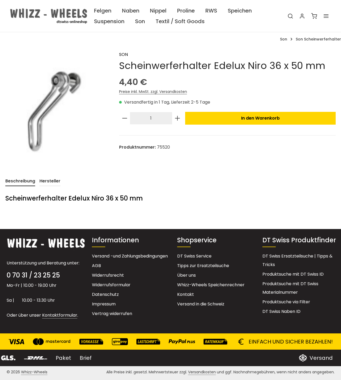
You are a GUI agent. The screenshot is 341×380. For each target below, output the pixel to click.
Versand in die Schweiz (200, 304)
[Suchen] (290, 16)
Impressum (104, 304)
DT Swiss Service (194, 256)
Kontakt (185, 294)
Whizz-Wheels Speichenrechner (211, 285)
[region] (57, 108)
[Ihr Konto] (302, 16)
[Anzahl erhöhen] (177, 118)
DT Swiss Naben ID (281, 311)
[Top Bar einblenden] (326, 16)
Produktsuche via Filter (286, 302)
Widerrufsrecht (108, 275)
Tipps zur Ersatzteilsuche (203, 266)
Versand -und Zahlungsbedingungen (130, 256)
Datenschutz (105, 294)
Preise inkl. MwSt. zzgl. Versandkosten (153, 91)
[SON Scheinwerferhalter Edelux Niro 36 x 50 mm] (56, 108)
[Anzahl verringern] (124, 118)
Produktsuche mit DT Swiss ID (293, 274)
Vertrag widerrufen (112, 313)
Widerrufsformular (111, 285)
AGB (96, 266)
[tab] (20, 181)
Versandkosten (202, 372)
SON (123, 54)
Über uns (186, 275)
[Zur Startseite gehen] (49, 16)
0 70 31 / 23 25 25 (33, 275)
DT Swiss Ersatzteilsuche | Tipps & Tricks (297, 260)
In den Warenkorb (260, 118)
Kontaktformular (59, 315)
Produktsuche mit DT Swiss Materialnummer (290, 288)
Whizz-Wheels (34, 372)
